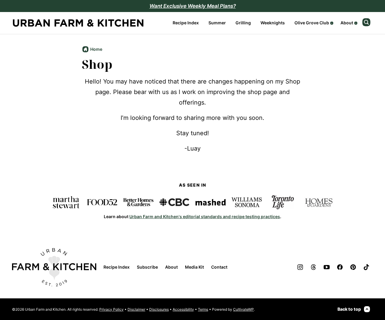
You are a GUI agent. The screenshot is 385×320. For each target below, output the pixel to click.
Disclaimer (136, 309)
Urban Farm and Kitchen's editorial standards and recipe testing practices (204, 216)
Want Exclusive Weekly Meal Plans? (192, 6)
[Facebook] (339, 267)
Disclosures (159, 309)
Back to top (349, 309)
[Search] (366, 22)
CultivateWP (243, 309)
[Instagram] (300, 267)
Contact (219, 267)
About (346, 22)
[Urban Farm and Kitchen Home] (78, 23)
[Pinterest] (353, 267)
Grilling (243, 22)
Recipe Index (186, 22)
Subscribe (147, 267)
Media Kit (194, 267)
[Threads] (313, 267)
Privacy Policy (111, 309)
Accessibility (183, 309)
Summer (217, 22)
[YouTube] (326, 267)
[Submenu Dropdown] (332, 23)
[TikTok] (366, 267)
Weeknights (272, 22)
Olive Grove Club (311, 22)
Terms (203, 309)
